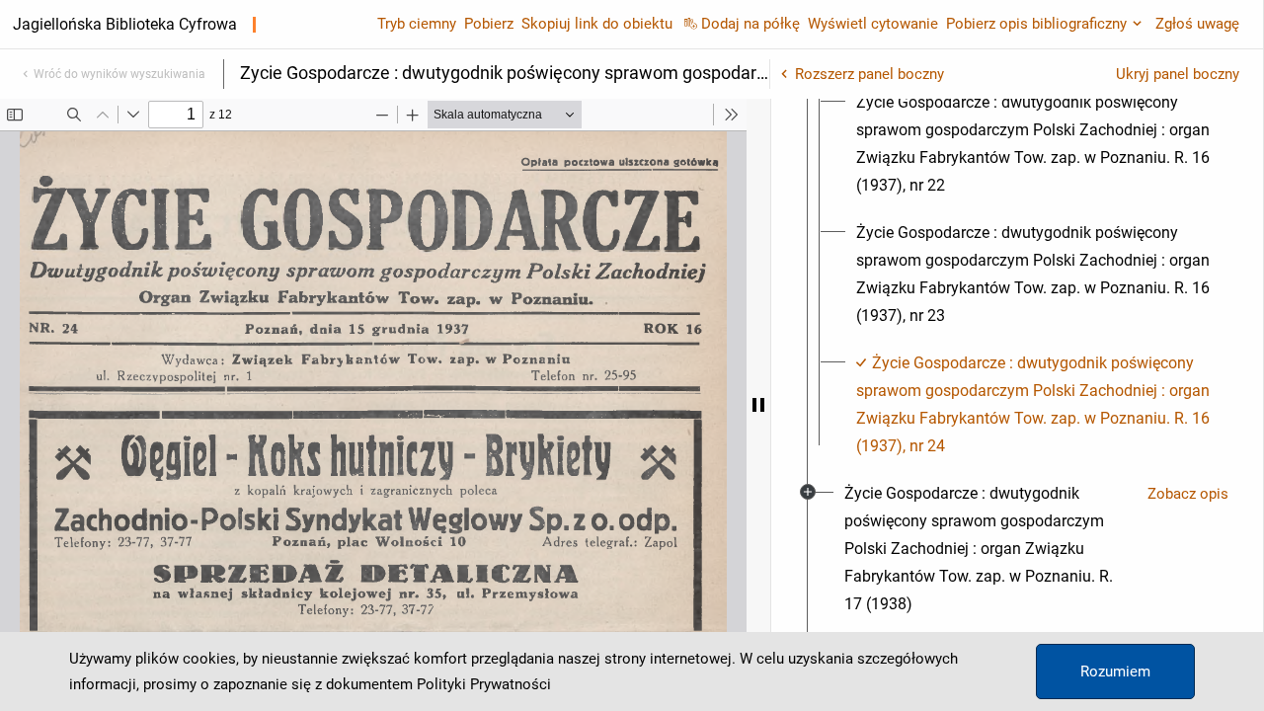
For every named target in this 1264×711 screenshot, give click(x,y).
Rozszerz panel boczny (869, 74)
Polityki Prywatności (484, 684)
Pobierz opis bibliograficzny (1036, 24)
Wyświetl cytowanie (873, 24)
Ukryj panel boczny (1177, 74)
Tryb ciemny (416, 24)
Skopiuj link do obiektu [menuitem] (596, 24)
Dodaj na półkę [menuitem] (750, 24)
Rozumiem (1115, 671)
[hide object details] (758, 405)
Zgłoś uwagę (1197, 24)
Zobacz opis (1187, 494)
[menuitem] (1034, 144)
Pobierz (489, 24)
